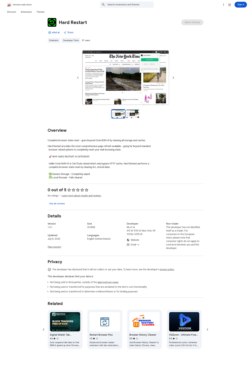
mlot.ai (56, 32)
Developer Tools (71, 40)
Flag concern (54, 247)
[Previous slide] (78, 78)
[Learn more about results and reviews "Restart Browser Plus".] (96, 338)
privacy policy (167, 269)
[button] (230, 5)
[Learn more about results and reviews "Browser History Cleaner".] (136, 338)
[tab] (12, 12)
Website (135, 240)
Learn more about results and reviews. (81, 195)
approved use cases (108, 282)
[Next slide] (173, 78)
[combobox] (130, 4)
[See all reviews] (57, 203)
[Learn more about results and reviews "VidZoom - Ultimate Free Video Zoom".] (176, 338)
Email (133, 244)
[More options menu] (223, 5)
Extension (54, 40)
